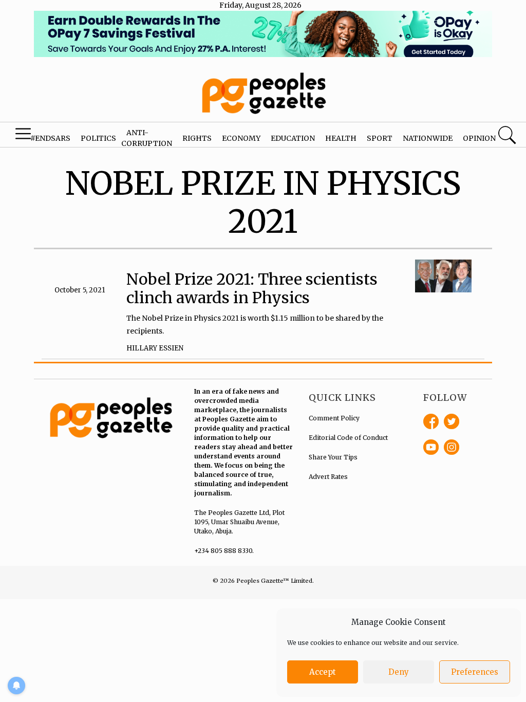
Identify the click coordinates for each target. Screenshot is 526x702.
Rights (197, 138)
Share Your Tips (333, 457)
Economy (241, 138)
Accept (322, 672)
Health (340, 138)
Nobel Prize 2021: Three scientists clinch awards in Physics (252, 288)
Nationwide (428, 138)
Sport (379, 138)
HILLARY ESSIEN (154, 348)
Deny (398, 672)
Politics (98, 138)
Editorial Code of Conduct (348, 437)
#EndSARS (50, 138)
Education (293, 138)
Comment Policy (334, 418)
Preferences (474, 672)
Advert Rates (328, 477)
